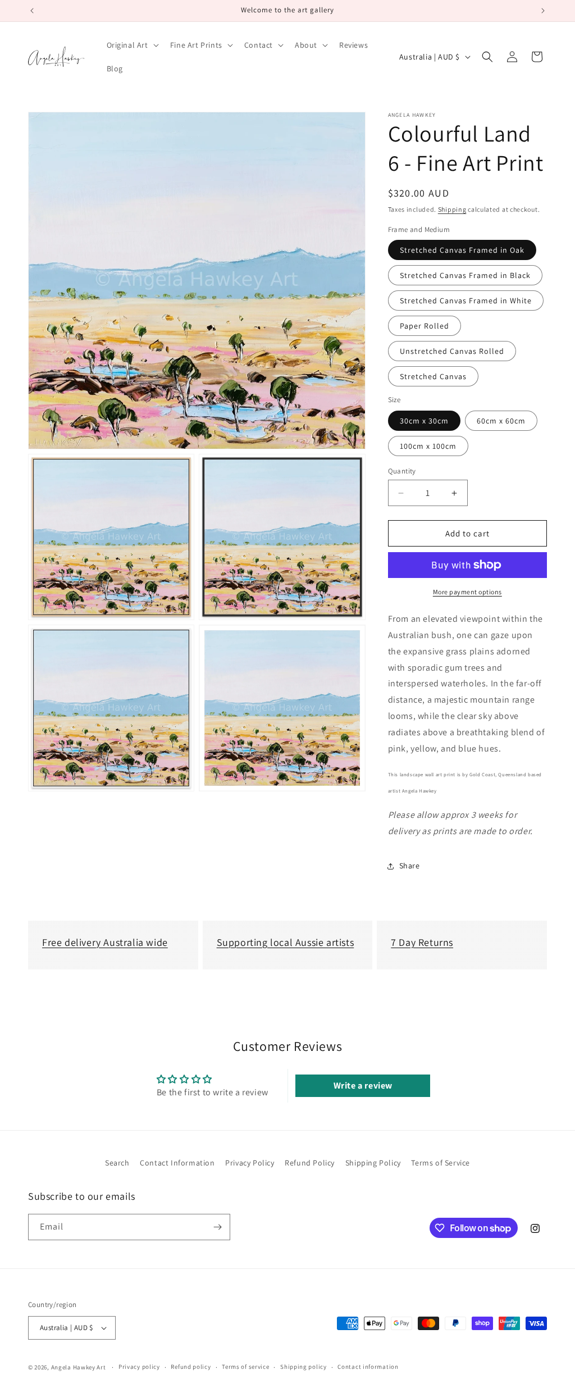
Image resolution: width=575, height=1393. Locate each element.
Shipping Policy (373, 1163)
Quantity (402, 471)
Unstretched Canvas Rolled (452, 351)
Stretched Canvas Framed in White (466, 300)
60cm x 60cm (501, 421)
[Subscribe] (217, 1227)
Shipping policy (303, 1367)
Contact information (367, 1367)
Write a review (363, 1085)
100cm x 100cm (428, 446)
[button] (131, 45)
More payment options (467, 592)
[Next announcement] (543, 10)
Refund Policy (310, 1163)
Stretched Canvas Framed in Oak (462, 250)
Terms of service (245, 1367)
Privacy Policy (249, 1163)
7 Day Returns (422, 942)
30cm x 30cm (424, 421)
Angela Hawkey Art (78, 1367)
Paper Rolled (424, 326)
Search (117, 1163)
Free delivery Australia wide (105, 942)
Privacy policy (139, 1367)
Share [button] (409, 866)
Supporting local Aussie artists (285, 942)
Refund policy (191, 1367)
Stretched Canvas (433, 376)
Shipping (452, 209)
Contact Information (177, 1163)
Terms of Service (440, 1163)
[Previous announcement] (32, 10)
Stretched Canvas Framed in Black (465, 275)
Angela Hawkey (412, 115)
